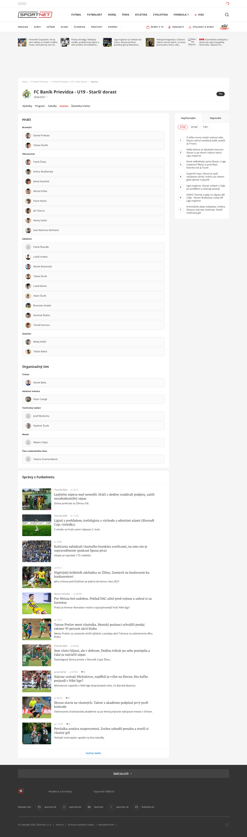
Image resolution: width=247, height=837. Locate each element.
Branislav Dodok (42, 305)
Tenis (125, 14)
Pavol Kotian (40, 201)
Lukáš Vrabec (40, 256)
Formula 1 (181, 14)
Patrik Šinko (39, 161)
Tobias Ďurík (40, 276)
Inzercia (59, 824)
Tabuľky (52, 106)
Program (40, 106)
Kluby (24, 82)
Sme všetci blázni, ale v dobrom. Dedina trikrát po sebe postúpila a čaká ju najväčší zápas (102, 652)
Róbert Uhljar (40, 442)
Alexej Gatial (40, 220)
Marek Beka (39, 382)
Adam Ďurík (39, 295)
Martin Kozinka (62, 593)
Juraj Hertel (60, 672)
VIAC (201, 14)
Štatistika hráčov (80, 106)
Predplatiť (201, 3)
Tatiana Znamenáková (45, 459)
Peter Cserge (40, 399)
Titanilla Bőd (60, 489)
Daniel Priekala (41, 135)
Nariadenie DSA (106, 824)
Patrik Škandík (41, 247)
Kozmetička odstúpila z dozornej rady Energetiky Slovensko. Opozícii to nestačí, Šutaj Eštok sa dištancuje (213, 42)
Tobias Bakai (40, 351)
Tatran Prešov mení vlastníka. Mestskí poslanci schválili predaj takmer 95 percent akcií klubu (99, 626)
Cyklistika (160, 14)
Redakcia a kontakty (60, 791)
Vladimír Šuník (41, 425)
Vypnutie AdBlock (104, 791)
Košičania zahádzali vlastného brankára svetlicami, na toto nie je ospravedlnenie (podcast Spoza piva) (100, 548)
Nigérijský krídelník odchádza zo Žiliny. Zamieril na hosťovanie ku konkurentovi (101, 574)
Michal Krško (40, 191)
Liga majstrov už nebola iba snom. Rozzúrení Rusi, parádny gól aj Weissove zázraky (127, 42)
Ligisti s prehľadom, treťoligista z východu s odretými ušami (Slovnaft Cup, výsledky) (104, 522)
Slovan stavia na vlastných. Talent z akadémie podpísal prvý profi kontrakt (101, 704)
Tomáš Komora (41, 325)
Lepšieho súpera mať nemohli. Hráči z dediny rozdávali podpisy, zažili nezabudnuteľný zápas (104, 496)
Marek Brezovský (42, 266)
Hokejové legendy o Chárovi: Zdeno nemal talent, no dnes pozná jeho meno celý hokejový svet (171, 42)
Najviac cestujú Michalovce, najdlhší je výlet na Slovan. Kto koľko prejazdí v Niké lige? (101, 678)
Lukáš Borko (40, 286)
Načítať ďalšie (93, 753)
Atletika (141, 14)
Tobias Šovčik (40, 145)
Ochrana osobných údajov (81, 824)
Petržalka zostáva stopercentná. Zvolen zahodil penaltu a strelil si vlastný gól (101, 731)
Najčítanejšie (188, 118)
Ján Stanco (39, 210)
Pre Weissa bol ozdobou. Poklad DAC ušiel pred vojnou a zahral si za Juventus (103, 600)
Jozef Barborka (41, 416)
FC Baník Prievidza (39, 82)
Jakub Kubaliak (41, 181)
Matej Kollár (39, 341)
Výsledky (27, 106)
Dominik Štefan (41, 315)
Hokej (112, 14)
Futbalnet (94, 14)
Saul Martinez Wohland (46, 230)
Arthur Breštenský (43, 171)
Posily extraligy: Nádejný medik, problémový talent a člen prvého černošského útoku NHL (85, 42)
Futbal (76, 14)
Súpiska (64, 106)
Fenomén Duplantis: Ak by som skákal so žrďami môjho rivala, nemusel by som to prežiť (43, 42)
